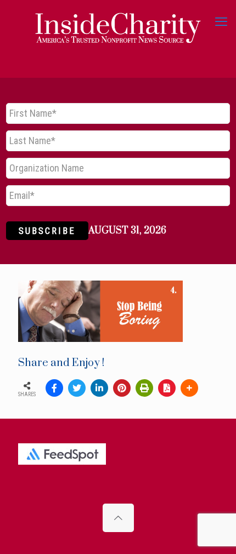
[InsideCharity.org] (118, 21)
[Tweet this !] (77, 388)
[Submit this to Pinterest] (122, 388)
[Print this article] (144, 388)
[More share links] (189, 388)
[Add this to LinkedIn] (99, 388)
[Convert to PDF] (167, 388)
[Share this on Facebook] (54, 388)
